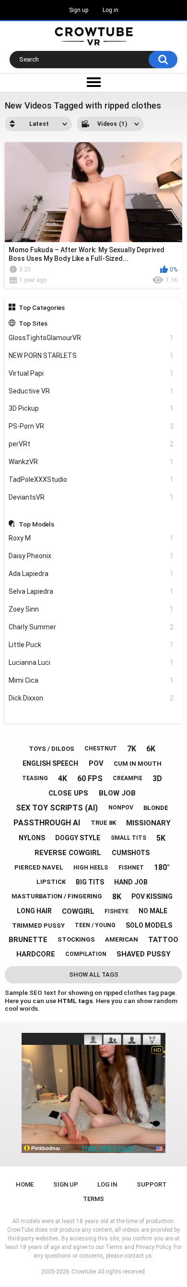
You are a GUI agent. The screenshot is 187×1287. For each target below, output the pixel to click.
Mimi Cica (91, 680)
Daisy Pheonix (91, 556)
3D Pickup (91, 408)
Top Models (36, 524)
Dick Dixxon (91, 698)
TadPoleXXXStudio (91, 479)
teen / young (95, 925)
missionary (148, 823)
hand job (131, 882)
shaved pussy (144, 954)
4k (62, 778)
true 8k (103, 822)
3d (157, 778)
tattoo (163, 939)
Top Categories (42, 307)
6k (150, 748)
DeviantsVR (91, 497)
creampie (127, 778)
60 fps (90, 778)
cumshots (131, 853)
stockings (76, 939)
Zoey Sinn (91, 609)
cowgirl (78, 911)
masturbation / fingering (57, 896)
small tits (128, 837)
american (121, 939)
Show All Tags (93, 974)
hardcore (35, 954)
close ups (68, 793)
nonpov (120, 807)
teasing (35, 778)
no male (153, 911)
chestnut (100, 748)
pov (96, 763)
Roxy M (91, 538)
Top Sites (33, 323)
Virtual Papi (91, 373)
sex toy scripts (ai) (57, 807)
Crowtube (83, 1271)
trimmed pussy (38, 925)
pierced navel (38, 867)
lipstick (51, 881)
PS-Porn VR (91, 426)
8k (116, 896)
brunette (28, 939)
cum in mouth (138, 763)
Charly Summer (91, 627)
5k (160, 838)
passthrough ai (46, 822)
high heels (90, 867)
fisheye (117, 911)
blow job (117, 793)
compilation (85, 954)
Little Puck (91, 645)
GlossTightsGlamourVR (91, 338)
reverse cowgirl (68, 852)
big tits (90, 882)
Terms (93, 1198)
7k (131, 748)
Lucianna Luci (91, 662)
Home (25, 1184)
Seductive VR (91, 391)
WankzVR (91, 462)
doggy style (77, 838)
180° (162, 867)
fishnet (131, 867)
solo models (149, 925)
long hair (34, 911)
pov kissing (152, 896)
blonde (155, 807)
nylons (32, 838)
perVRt (91, 444)
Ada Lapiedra (91, 573)
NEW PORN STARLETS (91, 355)
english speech (50, 763)
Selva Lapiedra (91, 591)
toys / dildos (51, 748)
